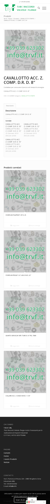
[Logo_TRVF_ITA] (21, 8)
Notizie (6, 462)
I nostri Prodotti (10, 459)
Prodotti (7, 16)
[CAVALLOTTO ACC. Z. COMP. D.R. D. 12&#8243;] (33, 130)
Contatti (7, 453)
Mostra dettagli (35, 225)
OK (32, 500)
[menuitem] (37, 8)
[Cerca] (37, 8)
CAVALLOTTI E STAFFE (28, 96)
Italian (32, 502)
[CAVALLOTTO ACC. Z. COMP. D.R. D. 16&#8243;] (15, 145)
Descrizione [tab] (9, 106)
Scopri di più (20, 500)
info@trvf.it (12, 486)
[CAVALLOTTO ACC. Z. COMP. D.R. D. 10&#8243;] (15, 130)
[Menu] (43, 8)
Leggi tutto (15, 225)
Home (6, 456)
